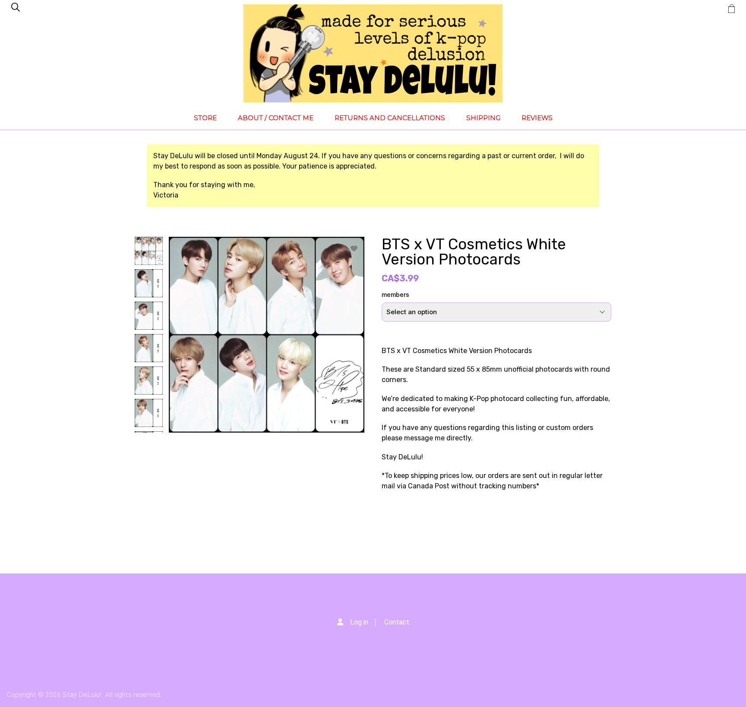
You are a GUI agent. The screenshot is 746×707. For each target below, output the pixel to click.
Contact (396, 622)
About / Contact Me (275, 118)
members (395, 294)
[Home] (373, 53)
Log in (359, 622)
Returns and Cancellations (390, 118)
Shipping (483, 118)
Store (205, 118)
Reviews (537, 118)
